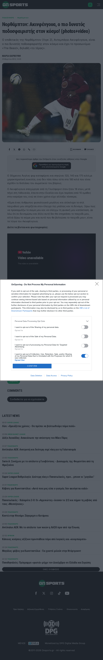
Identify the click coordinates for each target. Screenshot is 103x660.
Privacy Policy (67, 375)
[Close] (97, 284)
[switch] (84, 327)
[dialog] (51, 330)
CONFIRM (32, 366)
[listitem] (51, 321)
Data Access (51, 375)
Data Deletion (36, 375)
